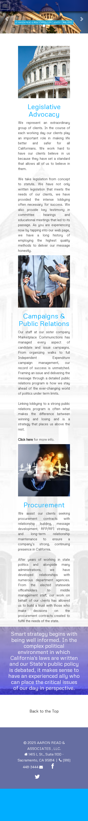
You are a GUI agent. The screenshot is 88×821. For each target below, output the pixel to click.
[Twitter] (37, 776)
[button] (6, 16)
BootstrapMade (64, 811)
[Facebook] (52, 766)
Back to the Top (44, 710)
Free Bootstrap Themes (33, 811)
